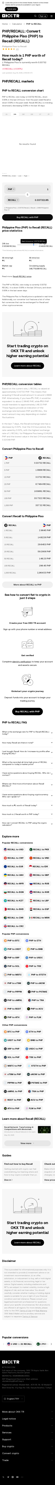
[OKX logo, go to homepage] (10, 16)
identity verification (21, 661)
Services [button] (6, 1432)
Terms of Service (29, 1316)
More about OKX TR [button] (13, 1411)
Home (5, 24)
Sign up (43, 16)
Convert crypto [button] (10, 1453)
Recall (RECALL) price (22, 276)
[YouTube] (17, 1477)
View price (49, 1180)
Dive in (7, 1180)
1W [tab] (23, 114)
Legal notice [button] (9, 1418)
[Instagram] (12, 1477)
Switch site (11, 9)
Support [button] (6, 1439)
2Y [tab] (49, 114)
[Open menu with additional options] (51, 16)
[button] (35, 16)
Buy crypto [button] (8, 1446)
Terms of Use (25, 1311)
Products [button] (7, 1425)
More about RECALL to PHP (28, 584)
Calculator (17, 24)
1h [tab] (6, 114)
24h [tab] (14, 114)
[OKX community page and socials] (22, 1477)
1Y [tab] (40, 114)
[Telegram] (8, 1477)
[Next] (51, 1344)
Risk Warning (41, 1311)
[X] (3, 1477)
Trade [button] (5, 1460)
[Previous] (3, 1344)
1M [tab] (32, 114)
